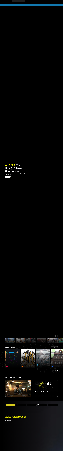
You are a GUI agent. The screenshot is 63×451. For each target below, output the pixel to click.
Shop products (55, 4)
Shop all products (54, 347)
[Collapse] (7, 351)
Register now (8, 176)
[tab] (21, 405)
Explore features (12, 364)
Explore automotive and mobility (10, 425)
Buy (12, 366)
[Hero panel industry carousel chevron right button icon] (57, 370)
